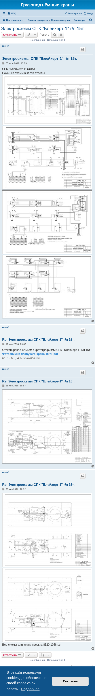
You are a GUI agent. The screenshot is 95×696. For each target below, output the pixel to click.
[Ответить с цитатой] (83, 49)
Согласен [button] (70, 681)
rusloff (5, 46)
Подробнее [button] (30, 689)
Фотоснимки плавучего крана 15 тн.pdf (30, 354)
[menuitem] (11, 13)
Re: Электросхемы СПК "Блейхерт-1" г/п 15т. (38, 339)
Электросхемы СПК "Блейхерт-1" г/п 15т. (43, 28)
